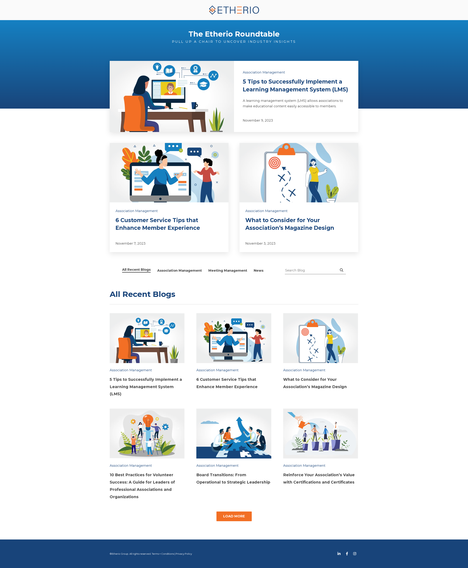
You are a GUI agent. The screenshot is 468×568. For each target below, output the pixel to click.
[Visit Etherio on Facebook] (347, 553)
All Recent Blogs (136, 269)
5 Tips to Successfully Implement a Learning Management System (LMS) (146, 386)
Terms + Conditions (163, 553)
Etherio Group (120, 553)
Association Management (264, 72)
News (258, 271)
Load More (234, 516)
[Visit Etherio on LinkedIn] (339, 553)
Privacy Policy (184, 553)
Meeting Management (227, 271)
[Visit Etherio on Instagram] (355, 553)
